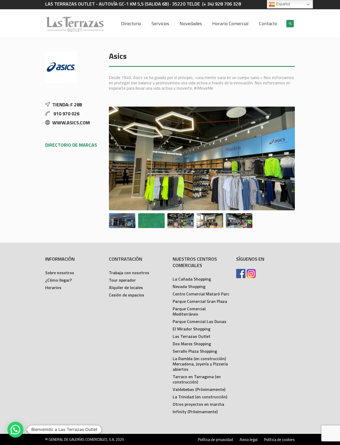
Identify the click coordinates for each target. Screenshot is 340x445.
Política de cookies (279, 439)
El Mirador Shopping (191, 329)
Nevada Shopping (189, 286)
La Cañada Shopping (192, 279)
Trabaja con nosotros (129, 272)
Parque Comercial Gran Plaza (200, 301)
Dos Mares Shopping (192, 344)
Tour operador (122, 280)
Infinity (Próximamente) (195, 411)
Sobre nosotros (59, 272)
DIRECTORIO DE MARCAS (71, 145)
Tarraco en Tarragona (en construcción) (197, 379)
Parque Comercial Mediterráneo (189, 311)
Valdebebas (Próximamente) (199, 389)
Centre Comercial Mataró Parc (201, 294)
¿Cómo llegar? (58, 280)
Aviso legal (248, 439)
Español (282, 4)
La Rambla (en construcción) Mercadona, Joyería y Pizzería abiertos (200, 363)
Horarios (53, 287)
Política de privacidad (215, 439)
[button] (15, 430)
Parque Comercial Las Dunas (199, 321)
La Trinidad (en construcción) (200, 397)
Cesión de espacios (126, 295)
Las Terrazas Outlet (191, 336)
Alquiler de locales (126, 287)
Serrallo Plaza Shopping (195, 351)
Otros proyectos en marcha (198, 404)
